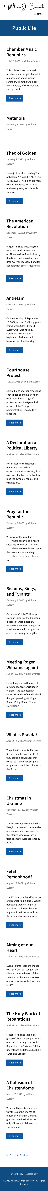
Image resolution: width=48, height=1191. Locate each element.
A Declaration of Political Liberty (22, 445)
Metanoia (15, 118)
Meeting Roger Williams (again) (22, 665)
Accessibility (32, 1174)
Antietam (15, 298)
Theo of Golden (21, 153)
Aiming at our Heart (19, 948)
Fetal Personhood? (19, 874)
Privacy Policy (16, 1174)
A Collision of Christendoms (20, 1085)
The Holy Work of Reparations (23, 1016)
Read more (15, 98)
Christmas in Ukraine (18, 801)
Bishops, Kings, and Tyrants (21, 591)
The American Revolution (19, 224)
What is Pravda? (22, 734)
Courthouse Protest (18, 373)
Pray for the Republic (17, 514)
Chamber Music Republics (21, 52)
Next (24, 1155)
